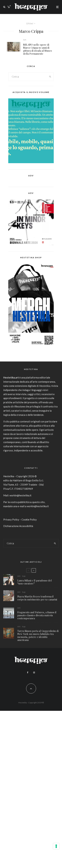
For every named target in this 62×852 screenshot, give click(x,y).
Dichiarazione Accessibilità (18, 525)
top (23, 576)
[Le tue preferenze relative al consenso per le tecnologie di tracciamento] (56, 846)
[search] (50, 77)
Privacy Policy (11, 519)
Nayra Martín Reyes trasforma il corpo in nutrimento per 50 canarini (37, 598)
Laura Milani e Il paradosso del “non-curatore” (34, 582)
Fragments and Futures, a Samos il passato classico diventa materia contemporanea (36, 615)
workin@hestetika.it (20, 495)
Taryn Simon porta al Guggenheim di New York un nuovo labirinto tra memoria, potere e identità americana (38, 635)
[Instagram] (34, 672)
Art (24, 39)
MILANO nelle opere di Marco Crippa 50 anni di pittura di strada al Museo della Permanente (37, 49)
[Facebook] (28, 672)
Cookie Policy (29, 519)
